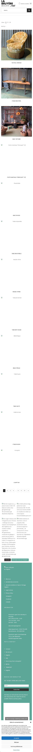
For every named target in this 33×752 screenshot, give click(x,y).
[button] (30, 722)
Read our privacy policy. (15, 698)
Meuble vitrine (16, 291)
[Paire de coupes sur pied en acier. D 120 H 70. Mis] (9, 510)
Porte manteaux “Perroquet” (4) (16, 177)
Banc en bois (16, 215)
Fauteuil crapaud (16, 63)
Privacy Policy (16, 750)
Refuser (16, 742)
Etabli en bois (16, 444)
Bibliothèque (16, 368)
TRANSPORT (9, 667)
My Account (9, 652)
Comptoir (16, 482)
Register (8, 655)
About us (8, 579)
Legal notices (9, 590)
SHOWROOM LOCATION (12, 582)
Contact (8, 649)
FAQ (7, 658)
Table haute (16, 406)
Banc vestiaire (16, 139)
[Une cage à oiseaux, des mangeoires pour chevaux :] (9, 537)
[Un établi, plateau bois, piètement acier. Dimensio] (24, 510)
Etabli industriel (16, 101)
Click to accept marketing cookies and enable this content (16, 719)
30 (10, 22)
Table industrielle (16, 253)
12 (5, 22)
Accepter (16, 738)
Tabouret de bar (16, 330)
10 (24, 490)
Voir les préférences (16, 746)
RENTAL (7, 664)
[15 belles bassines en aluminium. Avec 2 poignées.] (24, 528)
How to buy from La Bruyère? (13, 661)
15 (7, 22)
